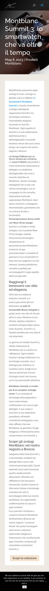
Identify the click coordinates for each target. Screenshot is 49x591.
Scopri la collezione (25, 558)
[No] (45, 581)
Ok (24, 587)
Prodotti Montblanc (21, 61)
